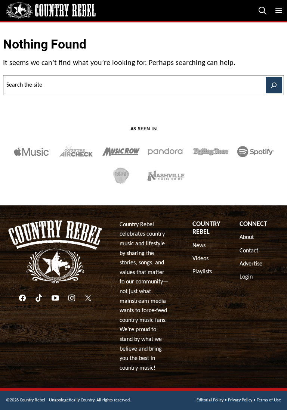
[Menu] (279, 10)
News (199, 246)
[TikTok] (39, 298)
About (247, 237)
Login (246, 277)
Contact (249, 251)
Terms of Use (269, 400)
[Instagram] (72, 298)
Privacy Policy (240, 400)
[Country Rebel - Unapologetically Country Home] (51, 10)
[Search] (262, 10)
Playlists (202, 272)
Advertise (251, 264)
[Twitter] (88, 298)
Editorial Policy (210, 400)
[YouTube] (55, 298)
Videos (200, 259)
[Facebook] (22, 298)
